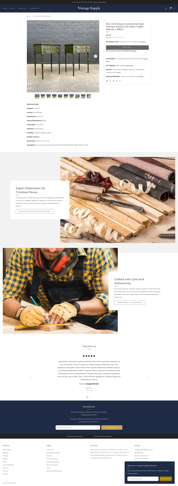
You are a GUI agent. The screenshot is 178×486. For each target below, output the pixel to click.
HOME (5, 8)
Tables (5, 459)
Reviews (49, 456)
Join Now (142, 42)
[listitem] (89, 2)
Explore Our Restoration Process (35, 211)
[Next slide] (96, 56)
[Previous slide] (30, 376)
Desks (5, 462)
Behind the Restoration (54, 471)
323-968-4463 (138, 453)
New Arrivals (7, 449)
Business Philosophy (53, 453)
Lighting (5, 468)
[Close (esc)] (172, 463)
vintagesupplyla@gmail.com (143, 449)
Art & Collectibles (8, 465)
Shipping (108, 37)
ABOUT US (22, 8)
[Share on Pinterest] (117, 81)
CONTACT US (35, 8)
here (119, 72)
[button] (87, 397)
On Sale (5, 471)
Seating (5, 456)
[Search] (174, 8)
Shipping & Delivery (53, 462)
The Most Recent (52, 459)
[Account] (166, 8)
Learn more (129, 65)
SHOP (12, 8)
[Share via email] (120, 81)
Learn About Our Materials (129, 302)
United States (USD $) (9, 483)
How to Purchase (52, 465)
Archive (5, 474)
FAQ (48, 468)
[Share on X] (110, 81)
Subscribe (165, 479)
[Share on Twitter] (113, 81)
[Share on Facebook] (107, 81)
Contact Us (50, 449)
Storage (5, 453)
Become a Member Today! (99, 2)
